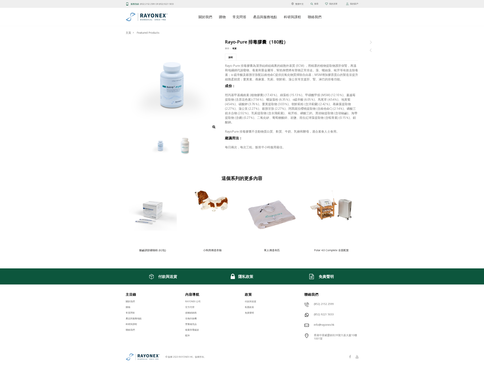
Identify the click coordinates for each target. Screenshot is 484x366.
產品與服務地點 (265, 17)
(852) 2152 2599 (147, 3)
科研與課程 (292, 17)
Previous (117, 221)
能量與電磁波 (192, 329)
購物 (222, 17)
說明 (231, 57)
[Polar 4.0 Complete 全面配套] (331, 216)
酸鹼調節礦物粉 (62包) (152, 250)
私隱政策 (249, 307)
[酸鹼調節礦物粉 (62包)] (153, 216)
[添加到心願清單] (174, 194)
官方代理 (189, 307)
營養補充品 (191, 324)
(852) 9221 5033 (166, 3)
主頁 (128, 32)
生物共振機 (191, 318)
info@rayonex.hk (324, 324)
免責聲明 (249, 312)
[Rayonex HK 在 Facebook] (350, 357)
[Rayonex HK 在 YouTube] (357, 357)
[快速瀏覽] (174, 201)
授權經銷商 (191, 312)
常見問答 (239, 17)
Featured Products (148, 32)
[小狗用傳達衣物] (212, 216)
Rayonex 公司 (193, 301)
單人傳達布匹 (272, 250)
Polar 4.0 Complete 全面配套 (331, 250)
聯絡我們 (314, 17)
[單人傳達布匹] (272, 216)
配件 (187, 335)
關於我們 (205, 17)
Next (366, 221)
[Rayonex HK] (143, 357)
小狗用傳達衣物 (212, 250)
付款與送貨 (250, 301)
